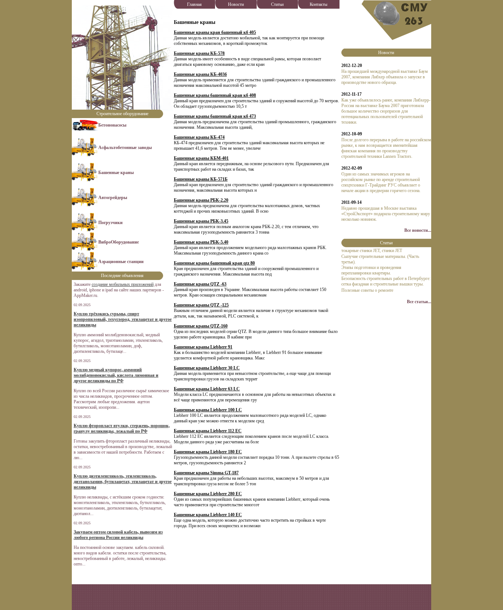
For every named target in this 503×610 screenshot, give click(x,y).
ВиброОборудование (118, 242)
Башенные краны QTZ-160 (201, 326)
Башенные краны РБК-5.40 (201, 242)
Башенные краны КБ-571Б (201, 179)
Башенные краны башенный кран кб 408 (215, 95)
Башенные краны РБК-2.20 (201, 200)
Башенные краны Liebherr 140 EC (208, 514)
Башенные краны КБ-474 (199, 137)
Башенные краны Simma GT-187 (206, 472)
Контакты (318, 4)
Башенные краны (116, 172)
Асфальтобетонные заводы (125, 147)
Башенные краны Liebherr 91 (203, 347)
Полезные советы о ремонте (367, 290)
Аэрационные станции (121, 261)
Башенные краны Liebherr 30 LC (207, 367)
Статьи (277, 4)
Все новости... (417, 230)
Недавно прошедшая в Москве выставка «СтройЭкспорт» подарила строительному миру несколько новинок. (385, 214)
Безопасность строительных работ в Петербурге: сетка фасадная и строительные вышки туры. (385, 281)
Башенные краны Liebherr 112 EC (208, 430)
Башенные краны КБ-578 (199, 53)
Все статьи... (419, 301)
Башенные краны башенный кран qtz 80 (214, 263)
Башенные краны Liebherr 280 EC (208, 493)
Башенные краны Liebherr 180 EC (208, 451)
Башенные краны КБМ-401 (201, 158)
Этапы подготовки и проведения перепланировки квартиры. (371, 270)
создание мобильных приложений (123, 284)
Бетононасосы (112, 125)
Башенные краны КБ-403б (200, 74)
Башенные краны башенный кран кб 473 (215, 116)
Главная (194, 4)
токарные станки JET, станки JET (371, 250)
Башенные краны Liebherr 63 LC (207, 388)
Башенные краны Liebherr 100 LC (208, 409)
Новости (236, 4)
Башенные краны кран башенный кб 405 (215, 32)
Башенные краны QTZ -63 (200, 284)
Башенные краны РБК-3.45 (201, 221)
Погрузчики (110, 222)
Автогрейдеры (112, 197)
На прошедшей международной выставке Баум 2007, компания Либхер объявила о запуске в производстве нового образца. (384, 77)
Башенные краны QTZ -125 (201, 305)
